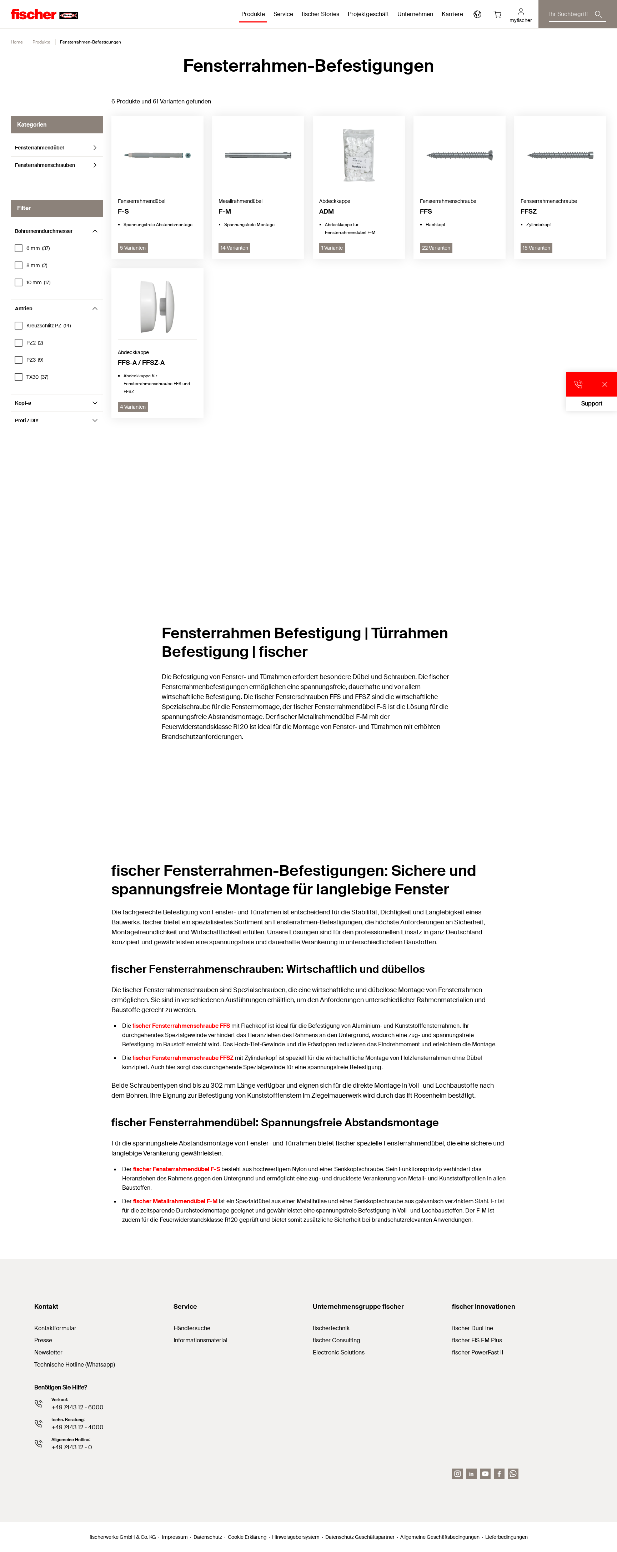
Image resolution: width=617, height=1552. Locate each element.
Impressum (175, 1537)
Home (17, 42)
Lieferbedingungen (506, 1537)
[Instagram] (457, 1474)
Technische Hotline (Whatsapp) (74, 1364)
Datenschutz (208, 1537)
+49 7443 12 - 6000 (77, 1407)
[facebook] (499, 1474)
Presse (43, 1340)
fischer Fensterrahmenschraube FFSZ (183, 1058)
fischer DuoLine (472, 1328)
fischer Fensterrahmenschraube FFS (181, 1026)
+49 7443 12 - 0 (71, 1447)
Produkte (41, 42)
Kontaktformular (55, 1328)
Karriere (452, 14)
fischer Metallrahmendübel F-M (175, 1201)
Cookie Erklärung (247, 1537)
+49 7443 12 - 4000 (77, 1427)
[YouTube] (485, 1474)
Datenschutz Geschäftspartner (360, 1537)
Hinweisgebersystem (296, 1537)
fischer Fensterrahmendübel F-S (176, 1169)
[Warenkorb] (497, 14)
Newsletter (48, 1352)
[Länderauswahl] (477, 14)
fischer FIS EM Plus (477, 1340)
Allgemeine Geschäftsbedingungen (440, 1537)
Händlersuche (192, 1328)
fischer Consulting (336, 1340)
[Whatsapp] (513, 1474)
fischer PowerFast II (477, 1352)
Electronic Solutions (339, 1352)
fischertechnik (331, 1328)
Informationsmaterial (200, 1340)
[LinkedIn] (471, 1474)
